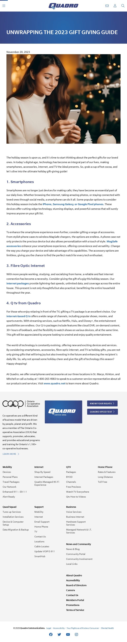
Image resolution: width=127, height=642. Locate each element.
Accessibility (73, 580)
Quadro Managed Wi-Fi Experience (46, 483)
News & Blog (73, 549)
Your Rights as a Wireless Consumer (83, 628)
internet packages (17, 283)
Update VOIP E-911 (44, 551)
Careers (70, 590)
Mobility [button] (7, 467)
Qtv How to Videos (76, 496)
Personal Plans (10, 477)
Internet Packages (43, 477)
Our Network (9, 486)
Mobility (38, 512)
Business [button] (71, 506)
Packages (71, 472)
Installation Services (13, 516)
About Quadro (74, 575)
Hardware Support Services (76, 523)
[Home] (63, 6)
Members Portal (75, 600)
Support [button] (38, 506)
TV (35, 531)
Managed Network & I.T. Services (79, 531)
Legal (48, 628)
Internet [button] (38, 467)
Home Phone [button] (105, 467)
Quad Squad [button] (9, 506)
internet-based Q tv (18, 316)
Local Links (71, 564)
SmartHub (39, 556)
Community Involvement (79, 559)
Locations (39, 541)
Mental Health (107, 628)
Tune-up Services (12, 512)
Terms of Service (75, 610)
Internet (38, 516)
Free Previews (73, 486)
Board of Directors (76, 585)
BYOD (69, 477)
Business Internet (75, 516)
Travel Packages (11, 482)
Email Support (41, 521)
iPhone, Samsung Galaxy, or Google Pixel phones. (73, 204)
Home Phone (41, 526)
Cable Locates (41, 546)
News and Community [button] (78, 544)
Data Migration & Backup (16, 529)
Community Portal (75, 554)
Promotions (72, 605)
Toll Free (102, 482)
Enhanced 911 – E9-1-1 (15, 491)
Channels (71, 482)
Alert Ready (9, 496)
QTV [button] (68, 467)
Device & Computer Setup (13, 523)
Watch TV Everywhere (77, 491)
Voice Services (73, 512)
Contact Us (40, 536)
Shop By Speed (42, 472)
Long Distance (105, 477)
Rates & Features (106, 472)
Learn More (10, 454)
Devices (7, 472)
